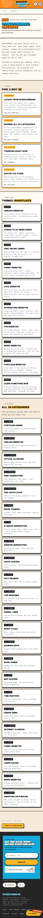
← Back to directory (13, 825)
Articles (6, 914)
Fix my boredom (32, 913)
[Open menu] (40, 4)
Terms (22, 914)
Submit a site (26, 909)
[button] (36, 4)
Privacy (14, 914)
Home (4, 11)
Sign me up (21, 862)
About (5, 909)
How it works (14, 909)
